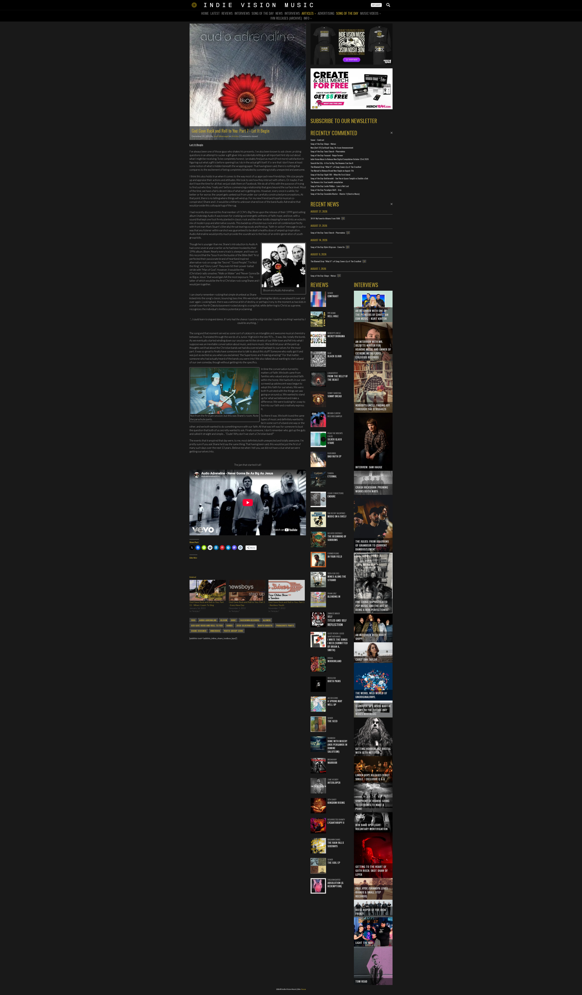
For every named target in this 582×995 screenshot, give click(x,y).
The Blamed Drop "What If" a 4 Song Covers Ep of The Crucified (336, 166)
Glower (267, 620)
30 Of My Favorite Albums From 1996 (325, 218)
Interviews (242, 13)
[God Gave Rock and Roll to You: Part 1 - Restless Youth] (286, 590)
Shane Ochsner (198, 630)
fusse (303, 989)
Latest (215, 13)
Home (205, 13)
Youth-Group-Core (233, 630)
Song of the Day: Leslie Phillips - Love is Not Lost (330, 186)
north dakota (265, 625)
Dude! (233, 620)
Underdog (215, 630)
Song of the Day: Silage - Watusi (323, 143)
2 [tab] (316, 107)
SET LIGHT (376, 5)
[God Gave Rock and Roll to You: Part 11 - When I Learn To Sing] (207, 590)
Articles (308, 13)
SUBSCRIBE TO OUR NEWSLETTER (344, 121)
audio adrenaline (208, 620)
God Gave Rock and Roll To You (207, 625)
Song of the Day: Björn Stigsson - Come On (328, 247)
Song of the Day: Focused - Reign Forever (327, 155)
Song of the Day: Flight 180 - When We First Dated (330, 174)
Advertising (326, 13)
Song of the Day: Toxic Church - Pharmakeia (328, 151)
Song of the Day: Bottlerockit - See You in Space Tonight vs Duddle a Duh (339, 178)
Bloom (223, 620)
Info (307, 18)
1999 (193, 620)
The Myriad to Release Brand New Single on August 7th (332, 170)
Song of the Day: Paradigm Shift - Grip (326, 189)
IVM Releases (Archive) (286, 18)
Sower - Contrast (317, 139)
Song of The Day (347, 13)
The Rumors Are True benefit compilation (327, 182)
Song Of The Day (263, 13)
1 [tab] (313, 107)
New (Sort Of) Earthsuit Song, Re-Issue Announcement (332, 147)
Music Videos (369, 13)
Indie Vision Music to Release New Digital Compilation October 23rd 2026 (340, 159)
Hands (229, 625)
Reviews (227, 13)
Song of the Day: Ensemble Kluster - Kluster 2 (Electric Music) (335, 193)
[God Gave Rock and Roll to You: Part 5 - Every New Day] (247, 590)
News (279, 13)
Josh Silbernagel (221, 136)
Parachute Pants (285, 625)
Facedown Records (249, 620)
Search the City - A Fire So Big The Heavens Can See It (332, 163)
